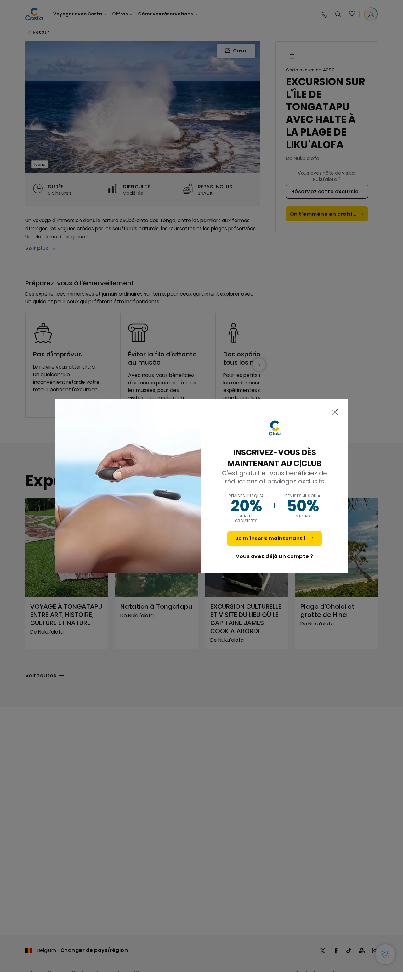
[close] (335, 412)
